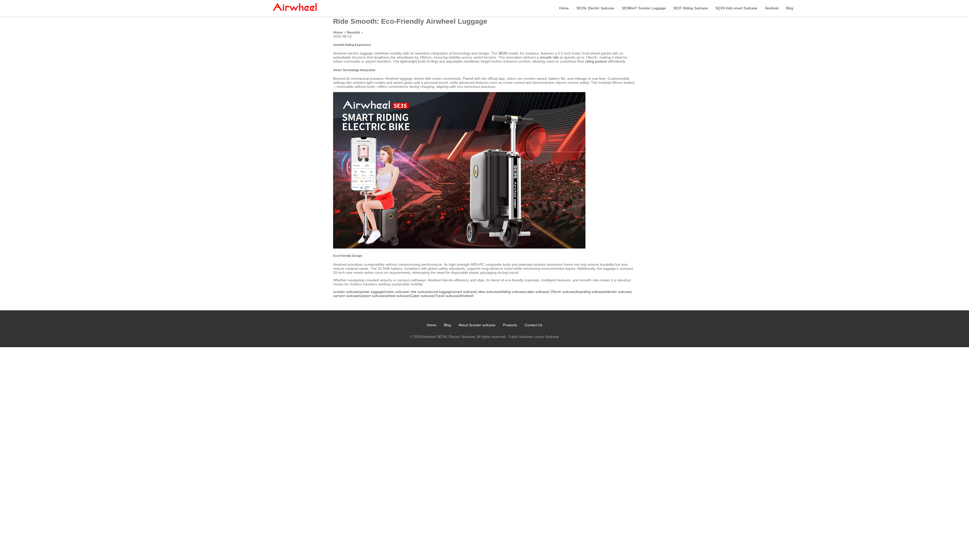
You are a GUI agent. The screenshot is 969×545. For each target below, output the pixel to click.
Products (510, 325)
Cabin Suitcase (520, 337)
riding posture (596, 61)
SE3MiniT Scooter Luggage (644, 8)
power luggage (372, 292)
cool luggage (442, 292)
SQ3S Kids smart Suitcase (736, 8)
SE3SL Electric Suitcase (595, 8)
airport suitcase (372, 296)
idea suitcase (488, 292)
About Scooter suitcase (477, 325)
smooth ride (549, 57)
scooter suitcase (346, 292)
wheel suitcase (397, 296)
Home (564, 8)
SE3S (502, 53)
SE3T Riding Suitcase (690, 8)
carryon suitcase (346, 296)
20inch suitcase (563, 292)
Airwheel (771, 8)
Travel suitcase (447, 296)
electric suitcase (618, 292)
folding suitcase (512, 292)
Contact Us (533, 325)
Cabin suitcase (422, 296)
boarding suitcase (590, 292)
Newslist (353, 32)
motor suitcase (396, 292)
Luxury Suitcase (546, 337)
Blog (789, 8)
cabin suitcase (537, 292)
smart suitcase (464, 292)
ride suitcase (420, 292)
